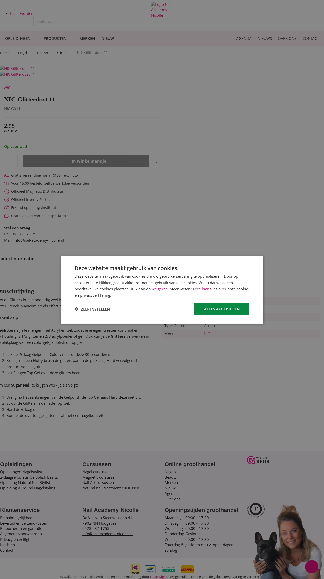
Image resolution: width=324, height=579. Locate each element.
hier (205, 288)
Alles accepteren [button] (222, 308)
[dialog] (162, 289)
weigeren (160, 288)
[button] (92, 309)
